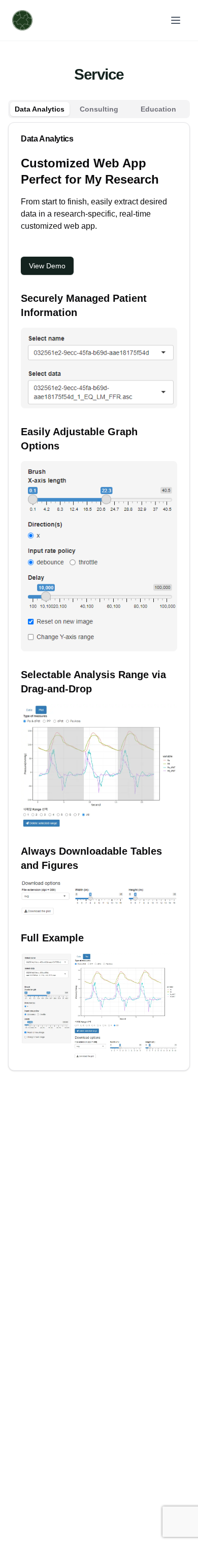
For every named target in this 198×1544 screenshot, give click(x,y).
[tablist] (99, 109)
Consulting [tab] (99, 109)
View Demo (47, 266)
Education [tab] (158, 109)
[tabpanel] (99, 596)
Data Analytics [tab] (39, 109)
